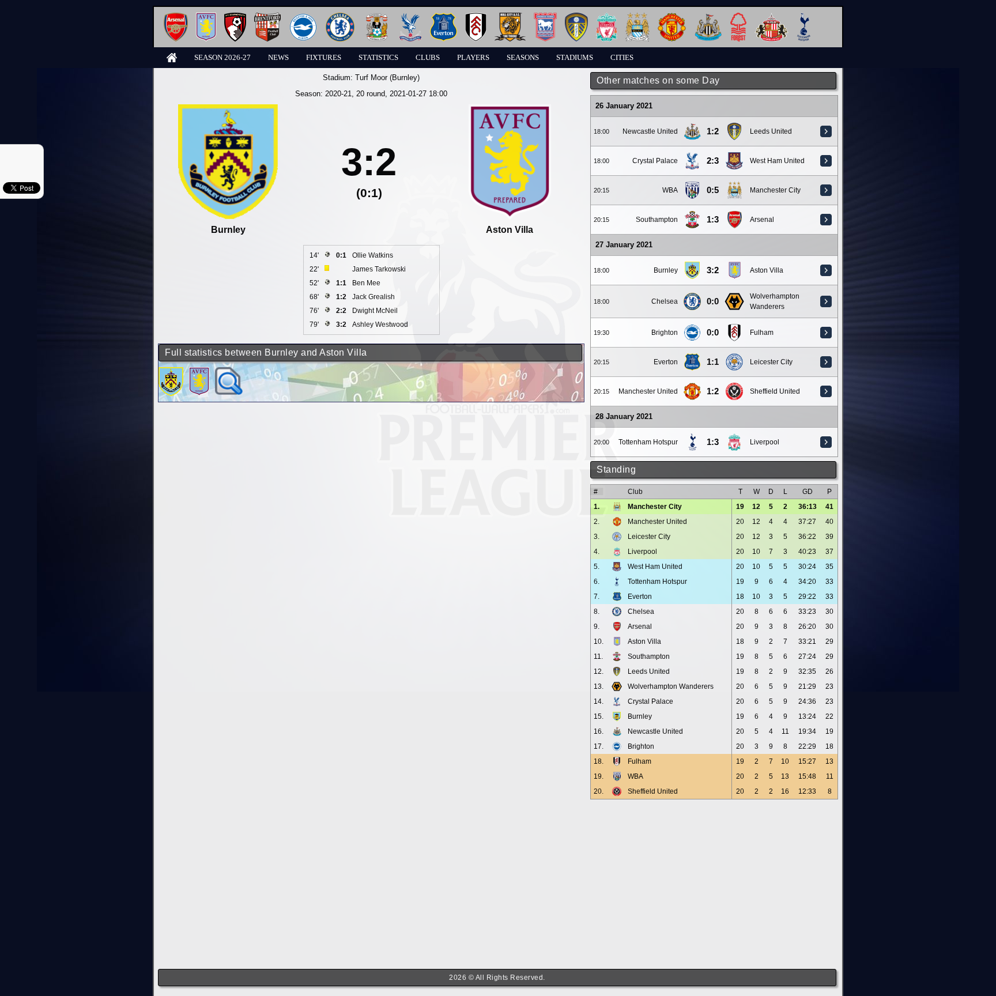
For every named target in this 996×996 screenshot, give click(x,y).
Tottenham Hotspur (648, 442)
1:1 (713, 362)
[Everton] (443, 17)
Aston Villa (766, 270)
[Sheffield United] (734, 387)
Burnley (666, 270)
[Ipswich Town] (545, 17)
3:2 (713, 270)
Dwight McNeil (375, 311)
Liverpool (764, 442)
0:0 (713, 301)
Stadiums (574, 57)
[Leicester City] (734, 357)
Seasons (523, 57)
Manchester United (648, 391)
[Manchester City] (637, 17)
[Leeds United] (576, 17)
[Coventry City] (377, 17)
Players (473, 57)
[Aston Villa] (206, 17)
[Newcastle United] (708, 17)
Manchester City (775, 190)
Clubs (428, 57)
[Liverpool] (606, 17)
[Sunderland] (771, 17)
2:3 (713, 160)
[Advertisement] (714, 884)
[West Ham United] (735, 156)
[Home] (172, 56)
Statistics (378, 57)
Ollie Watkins (372, 255)
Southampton (657, 220)
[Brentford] (267, 17)
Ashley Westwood (380, 324)
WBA (670, 190)
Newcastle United (650, 131)
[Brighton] (303, 17)
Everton (666, 362)
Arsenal (762, 220)
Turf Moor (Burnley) (387, 77)
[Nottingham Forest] (738, 17)
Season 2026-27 (222, 57)
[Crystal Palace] (410, 17)
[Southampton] (692, 215)
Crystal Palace (655, 161)
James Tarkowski (379, 269)
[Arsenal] (176, 17)
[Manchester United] (672, 17)
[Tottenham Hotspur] (804, 17)
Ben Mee (366, 283)
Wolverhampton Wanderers (671, 686)
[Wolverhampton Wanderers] (734, 297)
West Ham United (777, 161)
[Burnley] (692, 266)
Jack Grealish (373, 297)
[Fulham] (475, 17)
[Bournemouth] (235, 17)
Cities (621, 57)
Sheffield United (775, 391)
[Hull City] (510, 17)
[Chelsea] (340, 17)
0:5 (713, 190)
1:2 (713, 131)
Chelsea (664, 301)
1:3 (713, 219)
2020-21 (338, 93)
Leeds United (771, 131)
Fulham (762, 333)
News (278, 57)
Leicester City (771, 362)
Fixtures (323, 57)
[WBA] (692, 186)
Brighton (664, 333)
